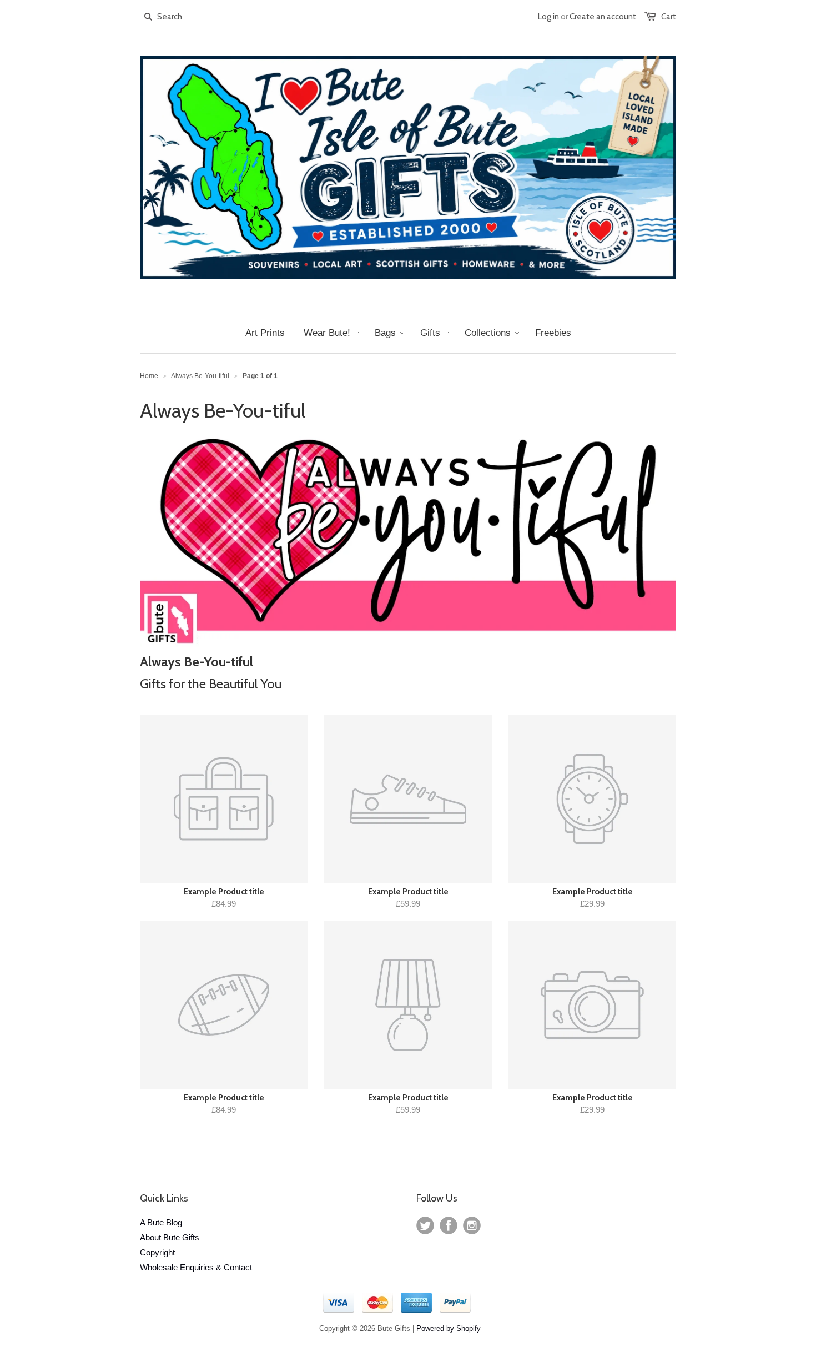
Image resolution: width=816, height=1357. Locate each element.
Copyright (157, 1252)
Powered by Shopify (448, 1328)
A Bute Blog (161, 1222)
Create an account (603, 17)
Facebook (448, 1225)
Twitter (425, 1225)
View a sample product (406, 854)
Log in (548, 17)
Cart (668, 17)
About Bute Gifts (169, 1237)
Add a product (333, 855)
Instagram (472, 1225)
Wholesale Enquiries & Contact (196, 1267)
